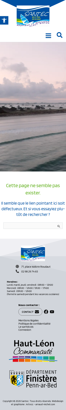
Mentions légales (28, 320)
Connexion (24, 329)
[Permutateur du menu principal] (48, 36)
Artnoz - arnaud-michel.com (40, 404)
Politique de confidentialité (34, 323)
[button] (4, 20)
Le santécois (25, 326)
